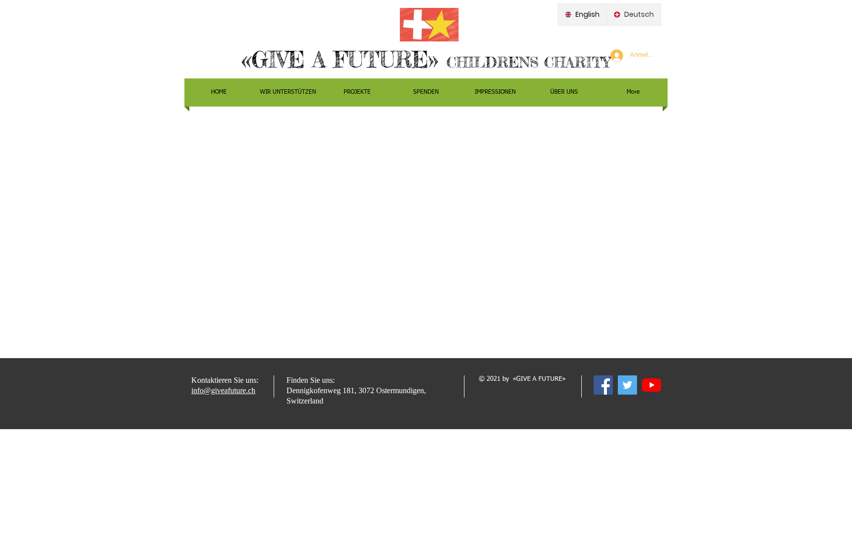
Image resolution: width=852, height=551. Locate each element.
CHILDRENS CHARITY (528, 62)
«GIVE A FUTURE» (344, 59)
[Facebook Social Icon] (603, 385)
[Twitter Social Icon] (627, 385)
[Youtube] (651, 385)
